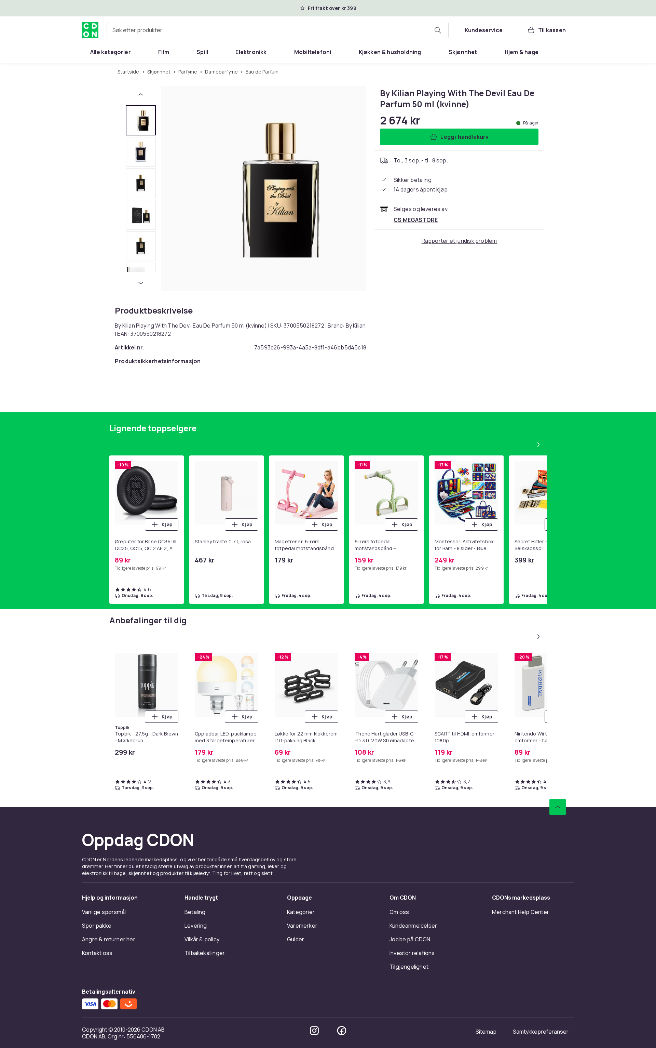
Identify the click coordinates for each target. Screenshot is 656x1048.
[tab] (141, 120)
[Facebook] (342, 1030)
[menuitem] (110, 52)
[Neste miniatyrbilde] (141, 283)
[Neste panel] (538, 444)
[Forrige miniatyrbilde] (141, 94)
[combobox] (278, 30)
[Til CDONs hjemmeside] (90, 30)
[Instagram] (314, 1030)
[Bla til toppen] (557, 807)
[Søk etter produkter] (437, 30)
